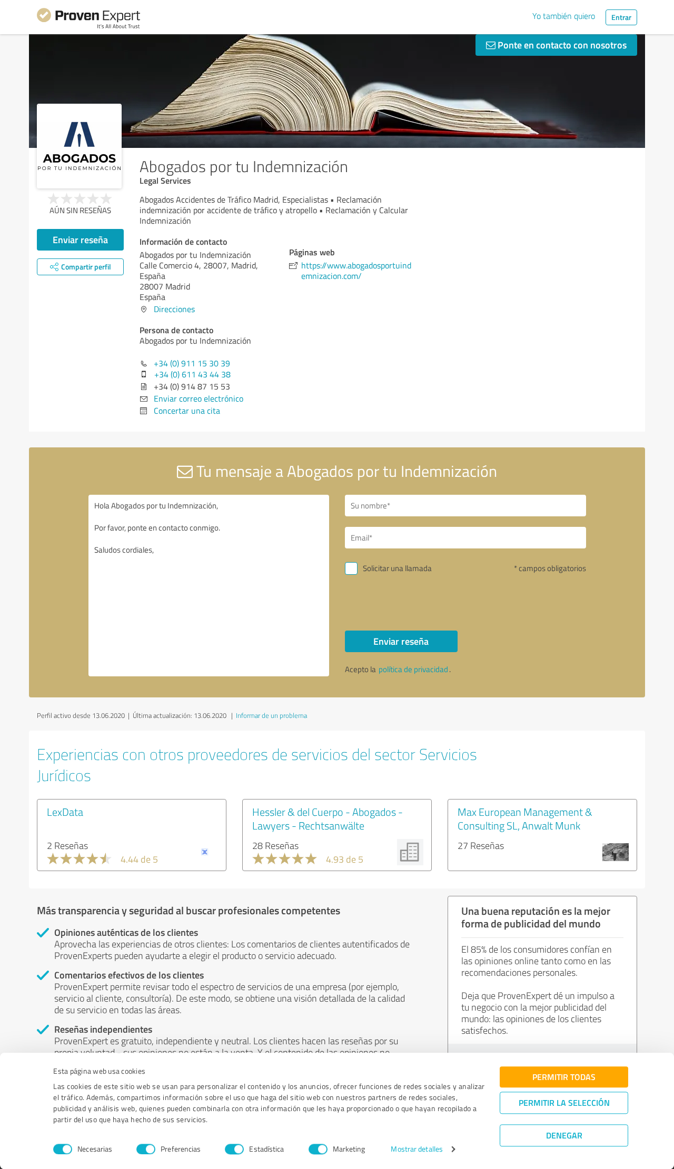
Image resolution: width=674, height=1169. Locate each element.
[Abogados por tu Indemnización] (79, 146)
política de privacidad (413, 669)
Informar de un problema (271, 715)
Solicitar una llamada (397, 568)
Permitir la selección (564, 1102)
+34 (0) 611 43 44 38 (192, 374)
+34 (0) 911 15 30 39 (192, 363)
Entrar (621, 17)
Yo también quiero (563, 16)
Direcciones (174, 309)
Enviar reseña (80, 239)
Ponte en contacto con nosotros (561, 45)
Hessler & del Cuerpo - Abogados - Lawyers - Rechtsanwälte (327, 818)
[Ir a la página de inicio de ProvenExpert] (88, 20)
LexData (65, 811)
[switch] (145, 1149)
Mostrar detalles (417, 1149)
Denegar (564, 1135)
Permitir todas (564, 1077)
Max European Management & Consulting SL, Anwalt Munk (525, 818)
